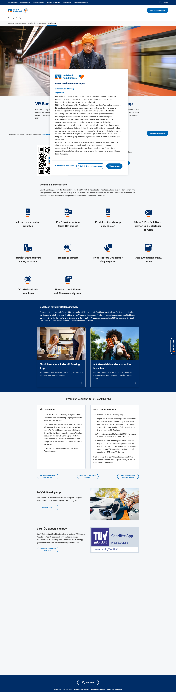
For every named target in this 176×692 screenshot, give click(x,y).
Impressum (57, 689)
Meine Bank (67, 3)
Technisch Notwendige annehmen (90, 166)
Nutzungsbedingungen (81, 689)
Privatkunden (12, 3)
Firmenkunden (25, 3)
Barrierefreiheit (117, 689)
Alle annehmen (114, 166)
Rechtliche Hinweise (98, 689)
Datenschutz (67, 689)
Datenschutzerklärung (64, 89)
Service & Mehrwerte (81, 3)
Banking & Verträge (53, 3)
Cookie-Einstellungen (64, 165)
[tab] (11, 18)
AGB (108, 689)
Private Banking (38, 3)
